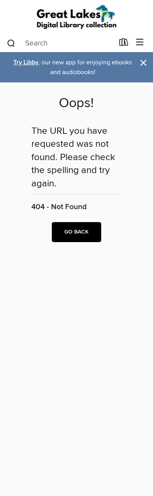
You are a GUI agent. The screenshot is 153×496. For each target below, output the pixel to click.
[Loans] (124, 44)
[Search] (11, 42)
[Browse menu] (140, 42)
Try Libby (25, 62)
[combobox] (60, 43)
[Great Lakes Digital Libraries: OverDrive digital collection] (76, 16)
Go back (76, 231)
